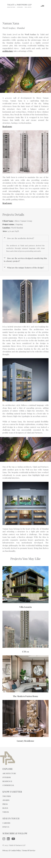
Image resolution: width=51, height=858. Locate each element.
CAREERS (6, 823)
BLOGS (5, 808)
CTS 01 (25, 651)
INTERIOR (6, 777)
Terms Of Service (28, 850)
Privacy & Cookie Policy (11, 850)
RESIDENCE (7, 781)
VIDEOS (5, 812)
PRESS (5, 804)
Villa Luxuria (25, 607)
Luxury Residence (25, 740)
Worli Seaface (30, 34)
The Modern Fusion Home (25, 696)
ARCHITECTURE (9, 773)
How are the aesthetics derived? (20, 238)
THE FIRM (6, 796)
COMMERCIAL (8, 785)
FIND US (5, 827)
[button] (25, 238)
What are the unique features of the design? (25, 267)
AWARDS (5, 800)
